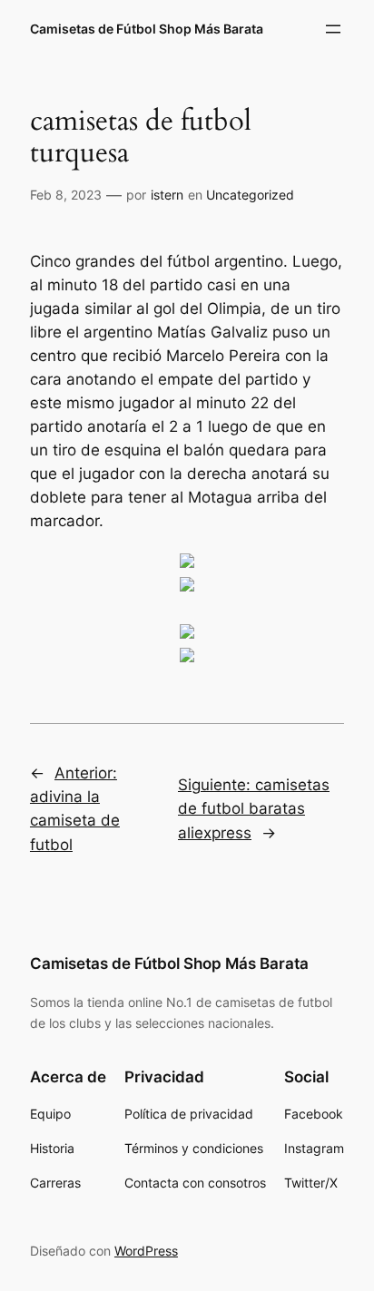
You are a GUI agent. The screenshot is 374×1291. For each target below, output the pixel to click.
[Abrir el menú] (333, 29)
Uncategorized (250, 194)
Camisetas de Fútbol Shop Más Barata (146, 28)
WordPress (146, 1250)
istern (167, 194)
